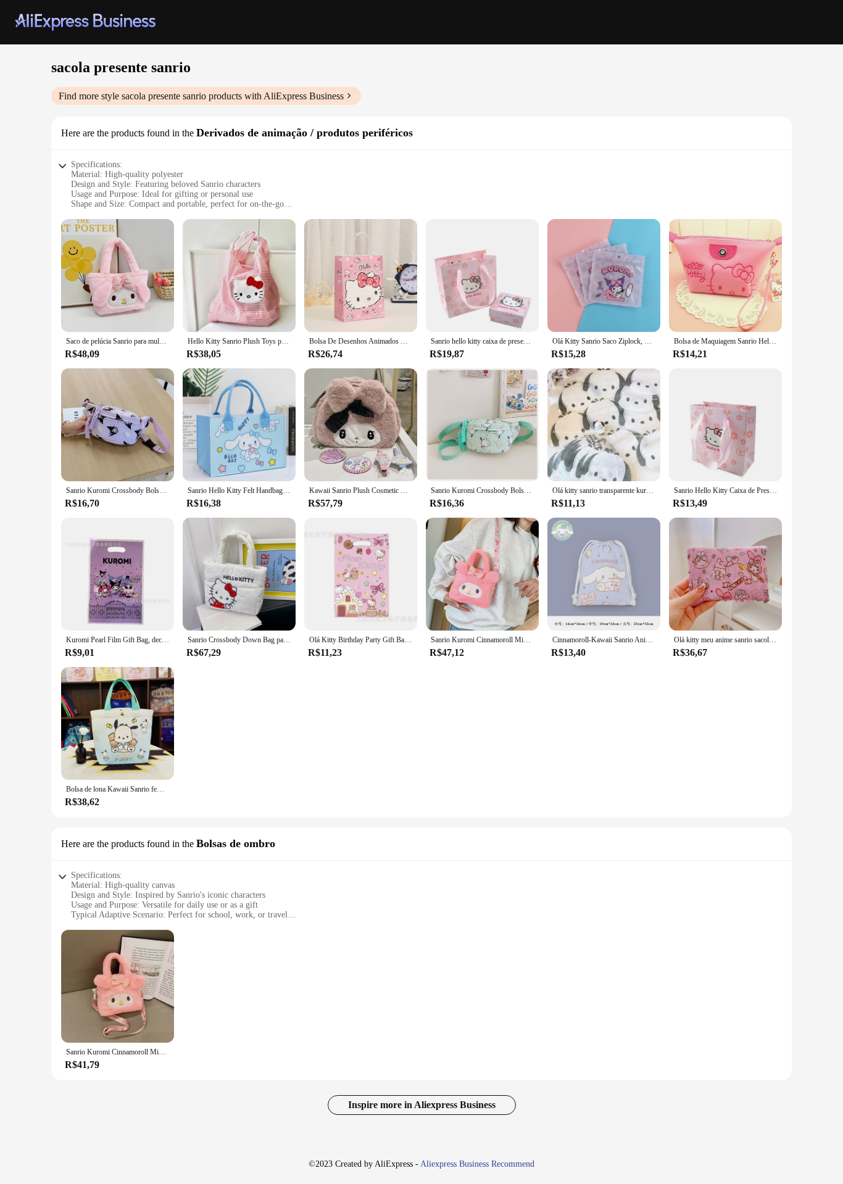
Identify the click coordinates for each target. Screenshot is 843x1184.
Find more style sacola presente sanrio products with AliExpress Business (201, 96)
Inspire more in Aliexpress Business (422, 1104)
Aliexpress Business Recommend (477, 1164)
